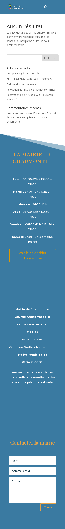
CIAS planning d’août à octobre (24, 73)
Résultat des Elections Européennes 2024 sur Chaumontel (31, 117)
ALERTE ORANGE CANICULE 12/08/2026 (29, 78)
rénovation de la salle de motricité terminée (31, 89)
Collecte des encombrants (21, 84)
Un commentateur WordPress (23, 113)
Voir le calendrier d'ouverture (32, 255)
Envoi (48, 507)
